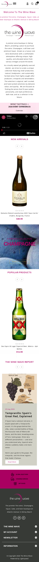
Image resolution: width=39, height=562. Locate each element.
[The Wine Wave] (7, 4)
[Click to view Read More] (22, 388)
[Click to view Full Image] (17, 388)
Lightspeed (24, 559)
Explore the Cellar (19, 262)
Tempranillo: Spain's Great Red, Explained (18, 414)
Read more (12, 462)
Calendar (19, 110)
